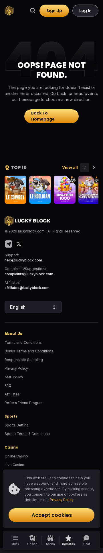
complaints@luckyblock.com (29, 274)
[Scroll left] (84, 167)
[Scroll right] (93, 167)
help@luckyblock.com (23, 260)
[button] (69, 540)
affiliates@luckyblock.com (27, 288)
